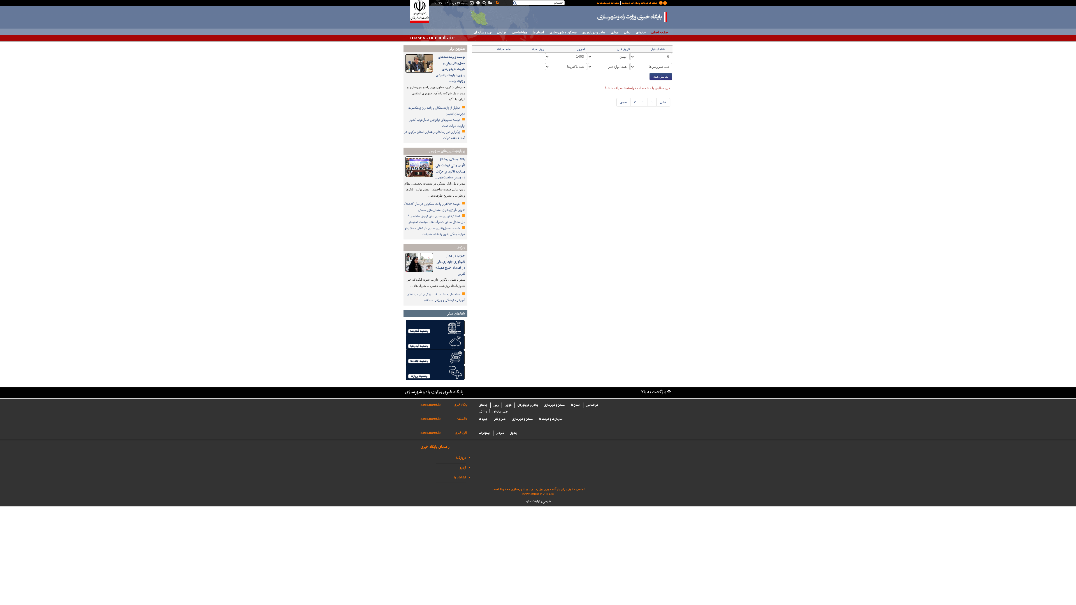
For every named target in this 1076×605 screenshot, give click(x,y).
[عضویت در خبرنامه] (628, 2)
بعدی (623, 102)
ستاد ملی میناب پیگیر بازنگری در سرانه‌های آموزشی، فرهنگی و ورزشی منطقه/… (436, 297)
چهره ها (483, 419)
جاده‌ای (641, 32)
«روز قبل (623, 49)
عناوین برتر (457, 49)
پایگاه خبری (460, 405)
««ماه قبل (657, 49)
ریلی (627, 32)
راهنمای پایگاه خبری (435, 447)
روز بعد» (538, 49)
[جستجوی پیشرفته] (484, 3)
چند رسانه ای (482, 32)
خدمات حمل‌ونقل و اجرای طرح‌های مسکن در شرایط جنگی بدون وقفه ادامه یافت (435, 231)
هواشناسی (519, 32)
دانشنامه (462, 419)
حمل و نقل (500, 419)
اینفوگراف (484, 433)
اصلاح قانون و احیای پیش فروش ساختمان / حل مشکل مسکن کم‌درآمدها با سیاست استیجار (436, 219)
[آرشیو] (490, 3)
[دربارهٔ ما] (477, 3)
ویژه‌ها (460, 247)
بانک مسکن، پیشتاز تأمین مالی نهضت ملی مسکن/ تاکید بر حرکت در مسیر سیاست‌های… (450, 168)
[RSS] (497, 3)
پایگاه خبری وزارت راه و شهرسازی (632, 17)
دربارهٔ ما (461, 458)
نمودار (500, 433)
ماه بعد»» (504, 49)
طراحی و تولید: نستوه (538, 501)
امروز (581, 49)
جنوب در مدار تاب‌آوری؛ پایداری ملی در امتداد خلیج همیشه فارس (450, 265)
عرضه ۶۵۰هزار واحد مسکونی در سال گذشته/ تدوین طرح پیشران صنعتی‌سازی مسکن (434, 207)
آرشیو (463, 468)
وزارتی (502, 32)
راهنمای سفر (456, 313)
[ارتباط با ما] (471, 3)
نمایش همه (660, 76)
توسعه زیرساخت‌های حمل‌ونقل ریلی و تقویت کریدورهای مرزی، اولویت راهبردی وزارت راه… (450, 69)
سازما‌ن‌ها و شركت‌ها (550, 419)
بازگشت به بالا (653, 392)
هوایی (614, 32)
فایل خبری (461, 433)
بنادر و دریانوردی (593, 32)
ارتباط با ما (460, 477)
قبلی (663, 102)
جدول (513, 433)
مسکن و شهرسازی (563, 32)
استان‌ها (538, 32)
